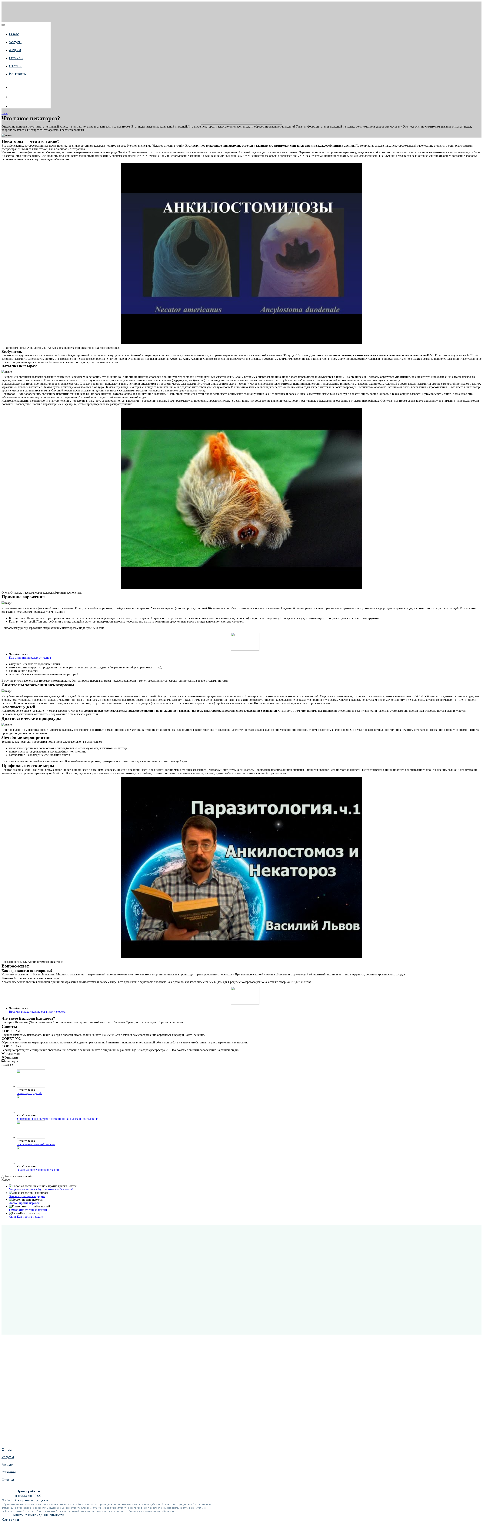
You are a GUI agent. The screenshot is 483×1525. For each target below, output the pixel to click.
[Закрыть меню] (3, 25)
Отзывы (8, 441)
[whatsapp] (12, 96)
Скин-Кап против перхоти (26, 1216)
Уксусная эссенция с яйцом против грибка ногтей (41, 1189)
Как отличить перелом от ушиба (30, 657)
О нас (6, 418)
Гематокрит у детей (29, 1093)
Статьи (7, 448)
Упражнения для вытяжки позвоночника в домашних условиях (57, 1118)
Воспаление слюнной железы (36, 1144)
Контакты (9, 467)
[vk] (12, 87)
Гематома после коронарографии (38, 1169)
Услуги (7, 426)
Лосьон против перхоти (24, 1203)
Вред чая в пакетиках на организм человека (37, 1011)
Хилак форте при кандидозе (27, 1196)
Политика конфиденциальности (38, 1515)
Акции (7, 433)
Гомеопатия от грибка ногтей (28, 1209)
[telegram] (12, 106)
